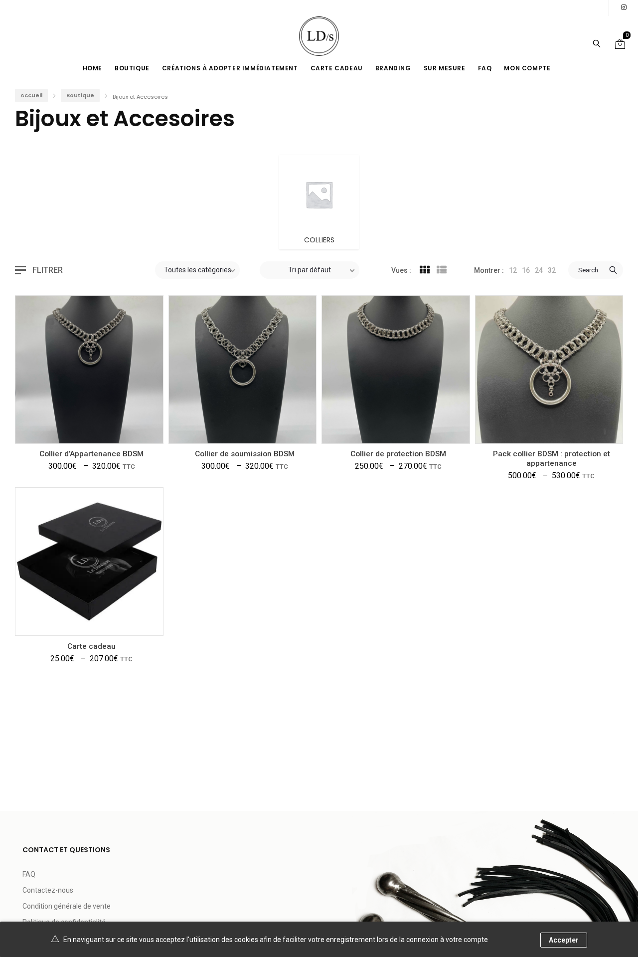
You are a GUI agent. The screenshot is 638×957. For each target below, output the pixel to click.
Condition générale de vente (66, 906)
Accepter (564, 940)
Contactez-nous (47, 890)
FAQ (28, 874)
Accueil (31, 95)
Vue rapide (56, 428)
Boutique (80, 95)
